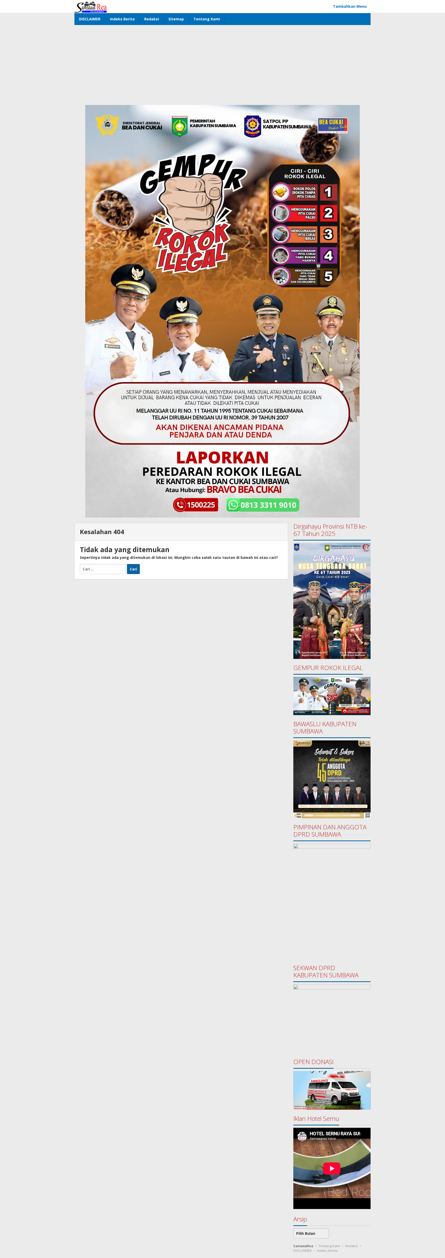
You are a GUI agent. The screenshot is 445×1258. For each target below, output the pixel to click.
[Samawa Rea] (90, 6)
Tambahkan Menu (350, 6)
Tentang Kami (329, 1246)
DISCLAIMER (302, 1250)
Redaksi (351, 1246)
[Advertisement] (222, 64)
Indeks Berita (327, 1250)
